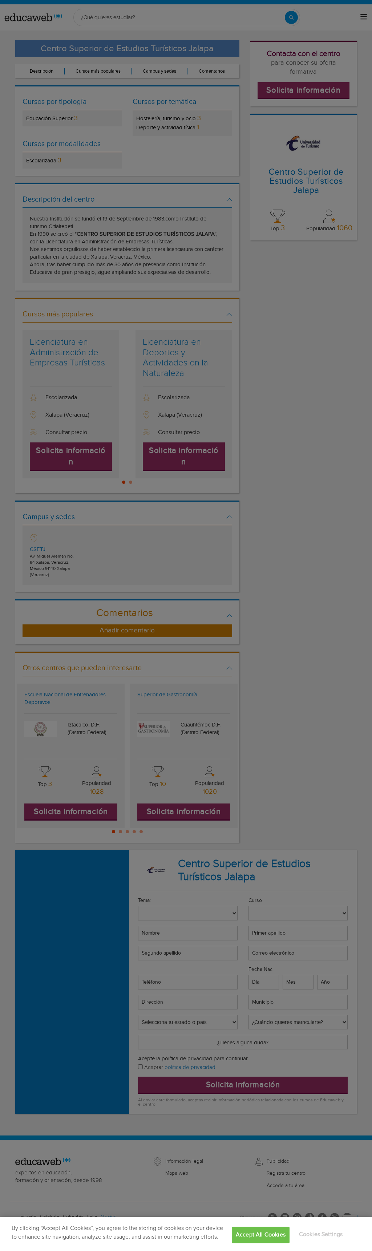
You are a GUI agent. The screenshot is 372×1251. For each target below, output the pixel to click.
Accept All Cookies (261, 1234)
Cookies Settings (321, 1234)
